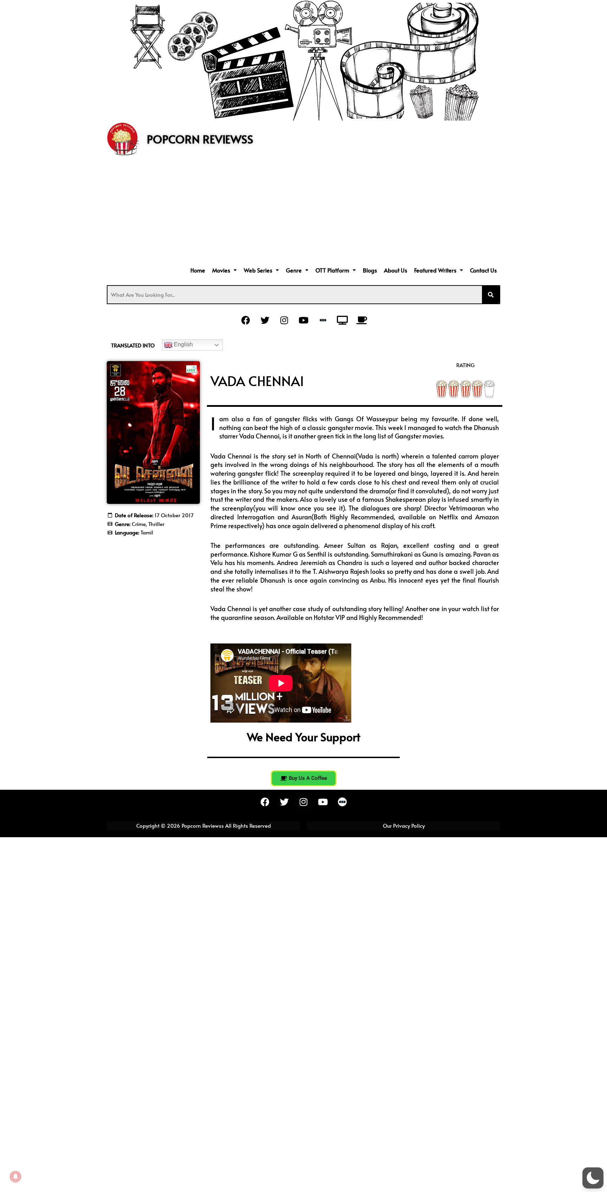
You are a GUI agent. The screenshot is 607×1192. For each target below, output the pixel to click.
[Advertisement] (303, 211)
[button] (224, 270)
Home (197, 270)
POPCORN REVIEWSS (200, 139)
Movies (221, 270)
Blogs (370, 270)
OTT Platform (332, 270)
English (182, 344)
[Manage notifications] (15, 1176)
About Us (395, 270)
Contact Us (483, 270)
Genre (294, 270)
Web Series (258, 270)
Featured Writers (435, 270)
